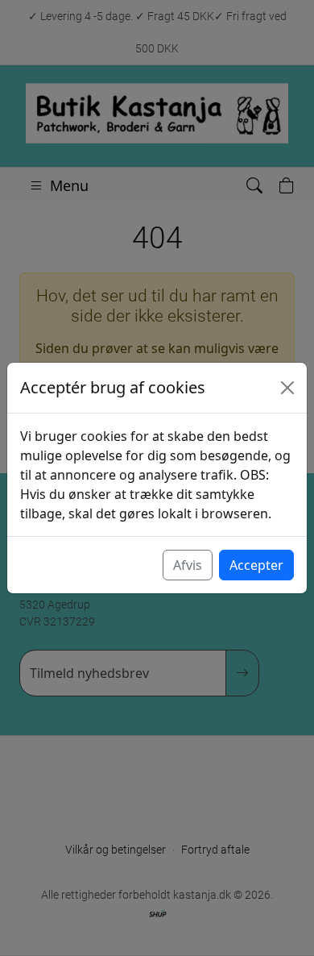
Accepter (256, 565)
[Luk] (287, 388)
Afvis (187, 565)
